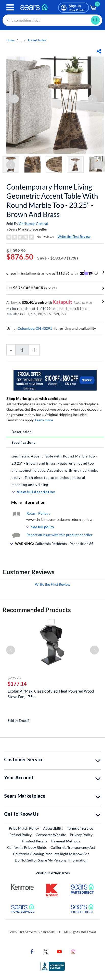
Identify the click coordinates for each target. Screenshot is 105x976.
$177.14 (17, 684)
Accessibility (53, 828)
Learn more (44, 420)
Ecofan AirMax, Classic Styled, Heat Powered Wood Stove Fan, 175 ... (51, 694)
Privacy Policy (81, 835)
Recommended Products (37, 609)
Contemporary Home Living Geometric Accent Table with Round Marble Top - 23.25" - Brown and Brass (52, 200)
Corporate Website (51, 834)
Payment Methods (65, 841)
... (21, 40)
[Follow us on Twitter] (46, 951)
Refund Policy (20, 835)
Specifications (23, 442)
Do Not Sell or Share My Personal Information (51, 860)
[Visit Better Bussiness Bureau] (52, 966)
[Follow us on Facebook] (32, 951)
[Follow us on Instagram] (73, 951)
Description (21, 431)
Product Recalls (34, 841)
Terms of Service (80, 828)
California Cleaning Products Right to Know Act (51, 854)
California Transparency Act (72, 847)
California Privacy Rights (27, 847)
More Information (28, 502)
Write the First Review (74, 237)
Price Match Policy (24, 828)
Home (10, 40)
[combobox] (52, 20)
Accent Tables (37, 40)
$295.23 (14, 678)
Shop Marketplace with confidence (36, 398)
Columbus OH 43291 (35, 328)
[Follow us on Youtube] (59, 951)
